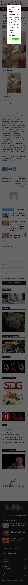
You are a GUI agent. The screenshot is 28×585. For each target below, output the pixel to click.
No (10, 39)
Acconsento (15, 39)
